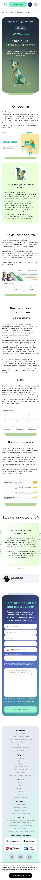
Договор (20, 745)
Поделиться (28, 22)
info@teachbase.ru (20, 828)
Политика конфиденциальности (20, 739)
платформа (22, 112)
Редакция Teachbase (20, 797)
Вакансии (20, 750)
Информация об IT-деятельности (20, 742)
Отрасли (20, 764)
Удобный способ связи (13, 654)
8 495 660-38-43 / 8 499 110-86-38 (20, 825)
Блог (20, 785)
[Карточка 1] (19, 568)
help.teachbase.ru (20, 810)
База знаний (20, 772)
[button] (18, 4)
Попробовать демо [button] (20, 766)
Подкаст (20, 794)
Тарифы (20, 761)
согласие (12, 698)
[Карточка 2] (21, 568)
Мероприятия (20, 788)
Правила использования (20, 748)
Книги (20, 791)
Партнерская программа (20, 736)
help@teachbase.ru (20, 807)
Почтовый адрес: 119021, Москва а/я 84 (20, 831)
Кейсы (4, 12)
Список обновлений (20, 769)
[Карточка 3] (23, 568)
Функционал (20, 758)
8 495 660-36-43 (20, 804)
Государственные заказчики (19, 12)
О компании (20, 733)
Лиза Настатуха (17, 578)
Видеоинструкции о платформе (20, 775)
